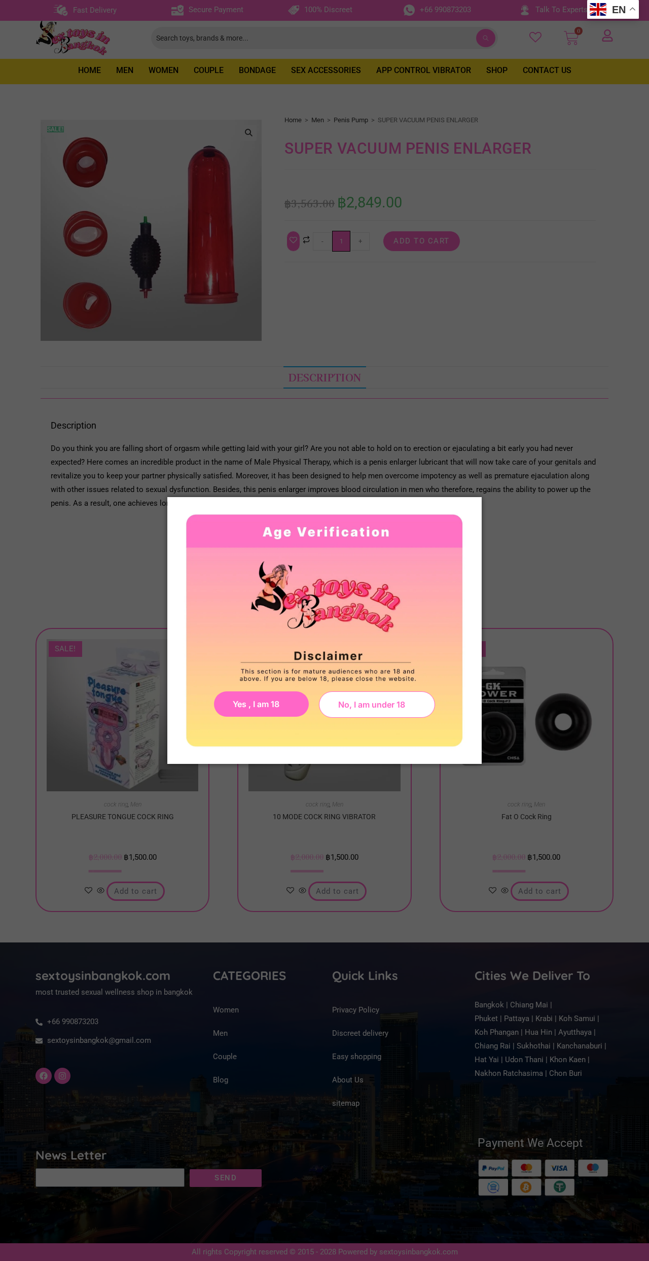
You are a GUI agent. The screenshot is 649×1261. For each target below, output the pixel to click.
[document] (324, 630)
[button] (377, 704)
